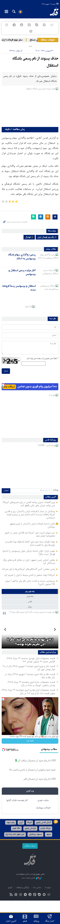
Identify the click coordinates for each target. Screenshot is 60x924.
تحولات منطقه (48, 40)
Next (5, 629)
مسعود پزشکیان (35, 834)
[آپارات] (31, 31)
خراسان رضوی (30, 828)
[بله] (37, 24)
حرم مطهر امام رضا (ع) (15, 834)
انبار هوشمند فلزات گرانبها (17, 800)
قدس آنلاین (52, 12)
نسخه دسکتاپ (30, 846)
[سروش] (22, 24)
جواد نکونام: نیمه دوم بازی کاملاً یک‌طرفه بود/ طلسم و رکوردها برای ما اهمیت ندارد (30, 543)
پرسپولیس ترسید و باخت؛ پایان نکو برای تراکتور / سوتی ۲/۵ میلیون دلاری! (30, 582)
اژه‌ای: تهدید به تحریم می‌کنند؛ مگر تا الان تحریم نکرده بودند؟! (30, 642)
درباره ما (48, 887)
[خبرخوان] (11, 895)
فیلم (25, 921)
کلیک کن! (30, 741)
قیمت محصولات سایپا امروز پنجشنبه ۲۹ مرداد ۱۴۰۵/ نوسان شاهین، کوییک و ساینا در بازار (31, 684)
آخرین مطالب (50, 497)
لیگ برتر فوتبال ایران (45, 237)
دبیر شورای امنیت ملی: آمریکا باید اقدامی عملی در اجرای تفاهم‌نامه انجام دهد (30, 534)
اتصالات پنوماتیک (43, 808)
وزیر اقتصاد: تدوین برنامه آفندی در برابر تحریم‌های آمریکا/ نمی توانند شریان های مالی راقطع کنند (29, 504)
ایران (21, 822)
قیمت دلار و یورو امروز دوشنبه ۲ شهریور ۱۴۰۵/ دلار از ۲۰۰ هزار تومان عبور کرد (28, 668)
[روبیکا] (52, 24)
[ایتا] (29, 24)
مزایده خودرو (43, 800)
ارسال (6, 371)
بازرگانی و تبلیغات (22, 887)
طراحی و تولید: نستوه (29, 878)
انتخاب (6, 490)
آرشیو (10, 887)
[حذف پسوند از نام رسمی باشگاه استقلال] (30, 106)
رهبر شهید (10, 822)
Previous (55, 629)
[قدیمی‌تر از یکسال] (47, 259)
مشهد (48, 834)
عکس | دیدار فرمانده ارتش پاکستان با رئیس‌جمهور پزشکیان (32, 525)
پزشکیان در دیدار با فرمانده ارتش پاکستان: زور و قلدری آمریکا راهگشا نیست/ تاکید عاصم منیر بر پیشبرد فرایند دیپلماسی (30, 515)
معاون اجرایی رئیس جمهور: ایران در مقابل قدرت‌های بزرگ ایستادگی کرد (29, 562)
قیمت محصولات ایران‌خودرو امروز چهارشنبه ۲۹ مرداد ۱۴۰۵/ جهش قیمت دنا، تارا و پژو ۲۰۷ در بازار (28, 691)
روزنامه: (55, 490)
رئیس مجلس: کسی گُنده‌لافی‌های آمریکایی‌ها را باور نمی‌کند (28, 569)
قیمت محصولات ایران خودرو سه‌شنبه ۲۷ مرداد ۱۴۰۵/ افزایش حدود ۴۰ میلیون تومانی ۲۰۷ (31, 660)
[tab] (30, 591)
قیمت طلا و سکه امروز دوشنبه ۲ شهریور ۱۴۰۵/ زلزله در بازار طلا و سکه (30, 676)
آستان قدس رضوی (43, 822)
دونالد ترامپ (45, 828)
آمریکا (29, 822)
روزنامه (36, 921)
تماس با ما (37, 887)
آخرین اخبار (11, 921)
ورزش (30, 46)
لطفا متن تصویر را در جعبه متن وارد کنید (42, 358)
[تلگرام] (14, 24)
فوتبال (28, 237)
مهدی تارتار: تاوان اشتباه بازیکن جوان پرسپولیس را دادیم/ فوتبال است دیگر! (28, 552)
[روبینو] (44, 24)
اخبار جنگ (49, 921)
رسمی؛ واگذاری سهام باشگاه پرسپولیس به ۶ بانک (22, 256)
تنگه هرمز (16, 828)
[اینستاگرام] (6, 24)
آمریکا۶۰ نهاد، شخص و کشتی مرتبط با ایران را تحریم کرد (29, 575)
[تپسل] (3, 385)
